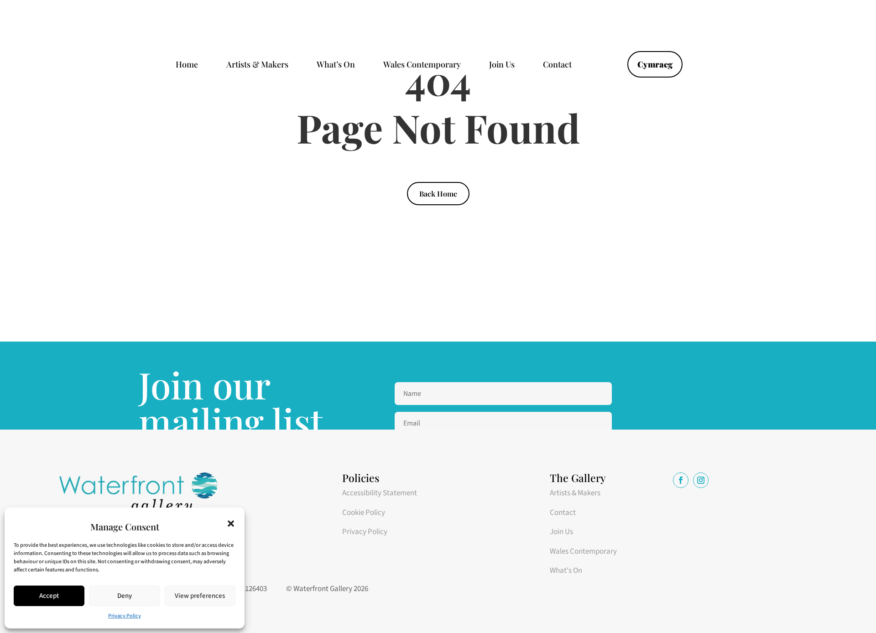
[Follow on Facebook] (680, 480)
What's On (566, 570)
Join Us (502, 65)
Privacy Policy (124, 616)
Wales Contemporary (422, 65)
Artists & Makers (257, 65)
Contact (557, 65)
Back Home (438, 193)
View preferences (200, 596)
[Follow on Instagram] (701, 480)
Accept (49, 596)
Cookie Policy (363, 512)
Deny (124, 596)
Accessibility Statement (379, 493)
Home (187, 65)
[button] (230, 523)
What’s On (336, 65)
